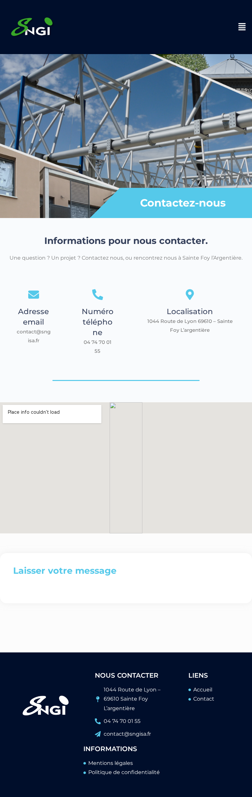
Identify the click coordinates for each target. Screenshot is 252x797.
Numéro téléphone (98, 322)
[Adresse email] (33, 295)
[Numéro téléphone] (97, 295)
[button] (242, 27)
